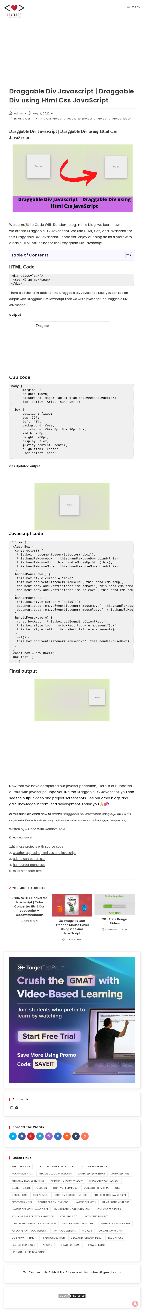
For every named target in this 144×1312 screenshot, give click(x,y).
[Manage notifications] (135, 1304)
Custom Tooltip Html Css (71, 1195)
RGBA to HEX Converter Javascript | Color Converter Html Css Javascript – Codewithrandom (29, 906)
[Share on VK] (58, 1136)
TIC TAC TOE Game (69, 1245)
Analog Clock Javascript (55, 1173)
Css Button (19, 1195)
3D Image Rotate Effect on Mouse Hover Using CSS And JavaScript (72, 927)
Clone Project (21, 1187)
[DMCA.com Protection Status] (72, 1295)
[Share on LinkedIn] (40, 1136)
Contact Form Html (96, 1187)
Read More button (53, 1237)
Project (102, 118)
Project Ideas (121, 118)
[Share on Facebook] (22, 1136)
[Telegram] (16, 1108)
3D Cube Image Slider (94, 1166)
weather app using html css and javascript (44, 853)
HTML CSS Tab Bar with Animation (33, 1216)
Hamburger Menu (85, 1202)
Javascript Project (96, 1216)
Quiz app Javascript (111, 1230)
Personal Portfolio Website (29, 1230)
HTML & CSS (22, 118)
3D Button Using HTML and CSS (55, 1166)
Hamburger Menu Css (116, 1202)
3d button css (21, 1166)
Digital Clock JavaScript (110, 1195)
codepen (41, 1187)
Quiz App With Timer (24, 1237)
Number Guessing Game (115, 1223)
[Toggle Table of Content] (126, 255)
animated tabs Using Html (28, 1180)
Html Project (68, 1216)
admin (18, 113)
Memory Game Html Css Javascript (34, 1223)
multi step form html (27, 871)
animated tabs (120, 1173)
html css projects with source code (37, 846)
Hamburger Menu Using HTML (72, 1209)
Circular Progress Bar (104, 1180)
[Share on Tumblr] (76, 1136)
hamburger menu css (29, 865)
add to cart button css (29, 859)
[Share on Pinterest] (31, 1136)
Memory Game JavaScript (78, 1223)
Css (117, 1187)
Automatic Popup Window (67, 1180)
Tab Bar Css (115, 1237)
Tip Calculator (96, 1245)
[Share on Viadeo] (85, 1136)
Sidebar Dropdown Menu (86, 1237)
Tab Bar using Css (23, 1245)
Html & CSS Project (49, 118)
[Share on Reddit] (67, 1136)
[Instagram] (11, 1108)
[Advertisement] (72, 49)
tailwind (46, 1245)
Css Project (41, 1195)
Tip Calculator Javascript (29, 1252)
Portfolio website (64, 1230)
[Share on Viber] (49, 1136)
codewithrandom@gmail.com (95, 1272)
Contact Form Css (65, 1187)
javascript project (80, 118)
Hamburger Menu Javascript (30, 1209)
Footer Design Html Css (53, 1202)
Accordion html (22, 1173)
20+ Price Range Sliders (114, 921)
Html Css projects (109, 1209)
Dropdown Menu (22, 1202)
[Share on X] (13, 1136)
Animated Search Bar (91, 1173)
